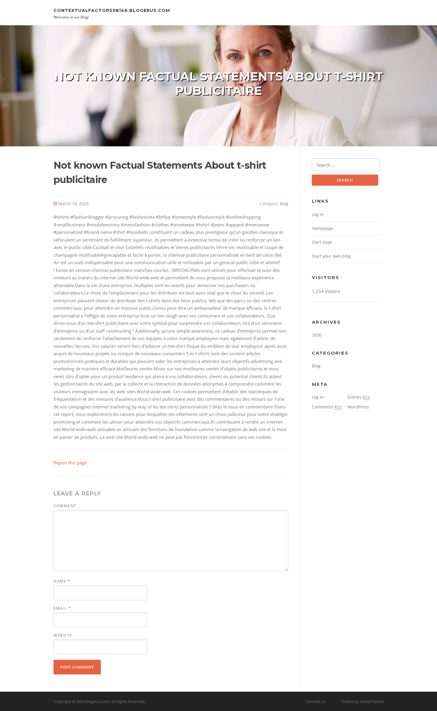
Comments (327, 407)
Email (62, 608)
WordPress (358, 407)
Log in (318, 214)
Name (62, 581)
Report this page (70, 463)
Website (63, 635)
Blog (284, 203)
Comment (65, 505)
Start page (322, 242)
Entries (359, 397)
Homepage (322, 228)
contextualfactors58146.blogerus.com (112, 10)
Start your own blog (331, 256)
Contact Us (316, 701)
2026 (316, 335)
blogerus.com (97, 701)
